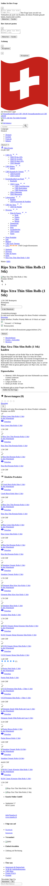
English (8, 137)
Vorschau (6, 422)
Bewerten (4, 317)
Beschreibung (10, 338)
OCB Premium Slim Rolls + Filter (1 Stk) (16, 698)
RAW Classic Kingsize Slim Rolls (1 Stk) (16, 779)
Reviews (8, 342)
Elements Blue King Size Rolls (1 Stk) (15, 595)
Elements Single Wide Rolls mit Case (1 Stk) (17, 718)
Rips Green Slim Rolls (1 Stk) (11, 425)
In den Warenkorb (7, 309)
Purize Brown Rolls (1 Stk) (11, 738)
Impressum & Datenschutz (14, 867)
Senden (13, 19)
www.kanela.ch (11, 817)
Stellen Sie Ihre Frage (10, 390)
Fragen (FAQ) (10, 873)
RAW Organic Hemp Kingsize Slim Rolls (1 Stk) (18, 635)
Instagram (9, 833)
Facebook (8, 830)
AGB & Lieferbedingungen (15, 869)
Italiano (8, 141)
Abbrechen (5, 19)
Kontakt (23, 118)
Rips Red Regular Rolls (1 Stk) (12, 466)
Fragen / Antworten (12, 340)
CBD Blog (9, 871)
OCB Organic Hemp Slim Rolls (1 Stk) (15, 655)
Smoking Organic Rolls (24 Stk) (12, 758)
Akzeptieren (6, 48)
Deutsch (8, 135)
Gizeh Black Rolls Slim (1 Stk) (12, 494)
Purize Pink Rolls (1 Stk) (10, 678)
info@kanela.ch (11, 815)
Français (8, 139)
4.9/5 (7, 246)
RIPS (8, 261)
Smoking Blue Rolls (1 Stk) (11, 615)
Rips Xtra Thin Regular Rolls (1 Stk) (14, 446)
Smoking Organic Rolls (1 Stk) (12, 574)
